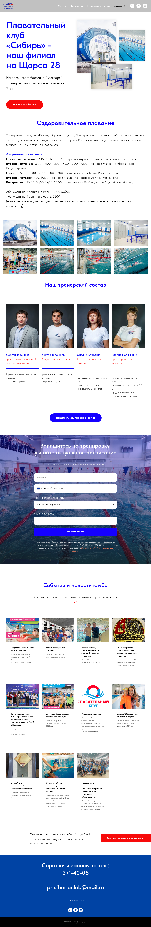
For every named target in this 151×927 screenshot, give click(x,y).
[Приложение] (145, 6)
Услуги (62, 6)
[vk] (132, 6)
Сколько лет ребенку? (46, 681)
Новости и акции (98, 6)
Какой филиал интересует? (49, 665)
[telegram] (138, 6)
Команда (77, 6)
